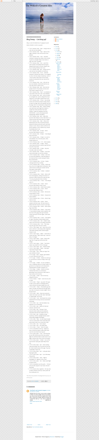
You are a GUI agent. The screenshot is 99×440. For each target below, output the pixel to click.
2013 (56, 50)
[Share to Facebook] (45, 381)
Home (39, 424)
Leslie (57, 41)
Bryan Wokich (59, 39)
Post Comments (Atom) (37, 427)
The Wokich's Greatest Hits (39, 5)
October (58, 51)
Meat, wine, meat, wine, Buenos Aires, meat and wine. (58, 67)
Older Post (48, 424)
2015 (56, 46)
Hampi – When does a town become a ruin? (58, 86)
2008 (56, 103)
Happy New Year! (58, 95)
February (58, 59)
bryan (31, 377)
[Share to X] (44, 381)
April (58, 55)
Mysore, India (58, 92)
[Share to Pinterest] (46, 381)
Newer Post (29, 424)
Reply (31, 403)
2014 (56, 48)
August (58, 53)
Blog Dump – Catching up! (58, 74)
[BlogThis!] (43, 381)
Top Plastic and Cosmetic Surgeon (38, 390)
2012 (56, 98)
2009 (56, 101)
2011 (56, 99)
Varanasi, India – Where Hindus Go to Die (58, 80)
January (58, 62)
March (58, 57)
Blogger (62, 436)
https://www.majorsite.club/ (36, 401)
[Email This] (41, 381)
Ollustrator (52, 436)
